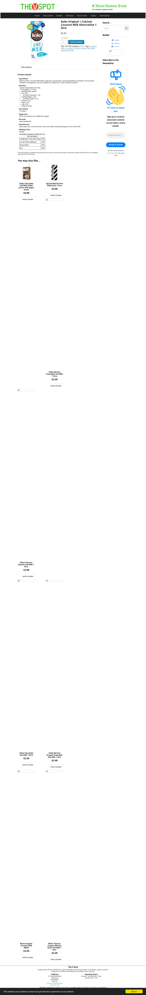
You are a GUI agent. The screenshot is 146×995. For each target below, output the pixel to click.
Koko (83, 48)
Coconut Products (72, 48)
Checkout (70, 16)
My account (82, 16)
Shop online (48, 16)
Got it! (134, 991)
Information (105, 16)
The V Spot (73, 967)
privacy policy (112, 153)
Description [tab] (26, 67)
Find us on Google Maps (55, 983)
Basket (59, 16)
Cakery (93, 16)
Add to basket (76, 42)
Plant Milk (90, 48)
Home (37, 16)
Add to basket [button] (27, 199)
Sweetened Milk (67, 50)
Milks (82, 46)
